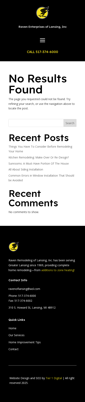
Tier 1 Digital (54, 378)
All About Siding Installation (25, 169)
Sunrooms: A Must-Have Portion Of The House (38, 163)
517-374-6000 (27, 296)
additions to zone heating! (58, 270)
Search (70, 123)
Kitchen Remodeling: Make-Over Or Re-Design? (38, 157)
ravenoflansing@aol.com (24, 289)
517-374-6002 (23, 300)
